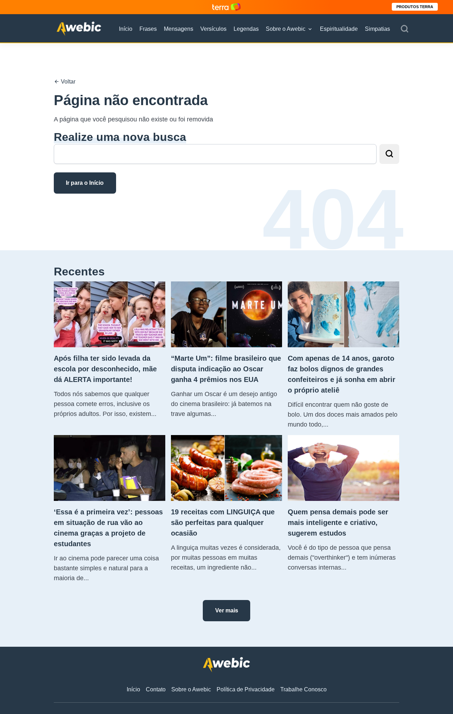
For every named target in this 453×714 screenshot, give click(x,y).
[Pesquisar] (404, 29)
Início (125, 29)
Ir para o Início (85, 183)
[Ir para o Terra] (226, 7)
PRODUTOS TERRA (414, 7)
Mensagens (178, 29)
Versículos (213, 29)
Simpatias (377, 29)
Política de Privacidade (246, 689)
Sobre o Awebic (285, 29)
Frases (148, 29)
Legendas (246, 29)
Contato (156, 689)
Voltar (67, 82)
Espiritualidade (339, 29)
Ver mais (226, 610)
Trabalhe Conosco (303, 689)
